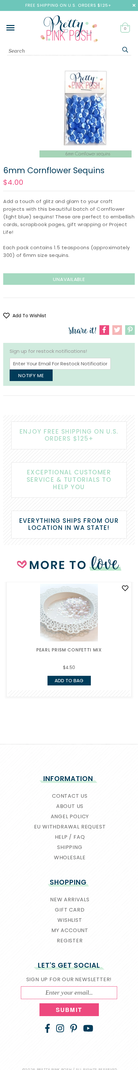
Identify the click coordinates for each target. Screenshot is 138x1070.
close (134, 5)
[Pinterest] (73, 1028)
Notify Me (31, 375)
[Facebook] (47, 1028)
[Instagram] (60, 1028)
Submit (69, 1010)
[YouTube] (88, 1028)
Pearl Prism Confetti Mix (69, 650)
